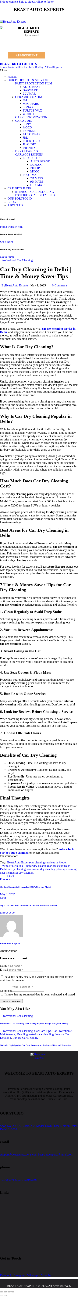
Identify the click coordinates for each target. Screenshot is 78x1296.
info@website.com (11, 226)
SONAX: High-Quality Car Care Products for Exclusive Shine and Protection (35, 1045)
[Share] (9, 1291)
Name (3, 965)
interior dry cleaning (21, 872)
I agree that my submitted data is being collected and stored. (40, 994)
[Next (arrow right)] (5, 1295)
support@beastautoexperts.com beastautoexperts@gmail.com (36, 1154)
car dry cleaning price (49, 869)
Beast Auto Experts (18, 862)
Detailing (22, 1034)
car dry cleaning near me (21, 869)
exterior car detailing (41, 1034)
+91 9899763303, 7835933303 (18, 1179)
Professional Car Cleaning (17, 260)
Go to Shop (7, 256)
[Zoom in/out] (1, 1291)
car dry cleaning (38, 865)
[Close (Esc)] (12, 1291)
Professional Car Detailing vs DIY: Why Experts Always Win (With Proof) (34, 1023)
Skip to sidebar (28, 1)
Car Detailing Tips (18, 865)
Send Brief (6, 241)
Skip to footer (45, 1)
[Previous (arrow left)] (1, 1295)
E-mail (4, 969)
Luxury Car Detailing (25, 1037)
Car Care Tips (42, 1031)
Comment (6, 990)
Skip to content (9, 1)
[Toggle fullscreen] (5, 1291)
